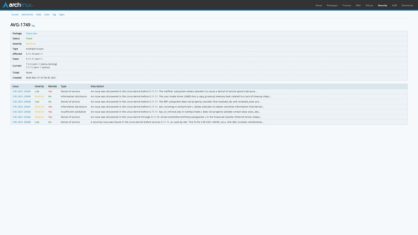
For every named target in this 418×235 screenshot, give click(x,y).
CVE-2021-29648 (22, 101)
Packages (332, 5)
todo (38, 14)
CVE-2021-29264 (22, 116)
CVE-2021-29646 (22, 111)
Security (382, 5)
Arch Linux (17, 5)
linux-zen (31, 33)
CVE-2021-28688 (22, 122)
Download (407, 5)
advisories (27, 14)
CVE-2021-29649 (22, 96)
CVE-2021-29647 (22, 106)
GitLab (369, 5)
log (54, 14)
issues (15, 14)
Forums (347, 5)
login (62, 14)
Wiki (358, 5)
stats (47, 14)
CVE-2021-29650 (22, 91)
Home (319, 5)
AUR (394, 5)
